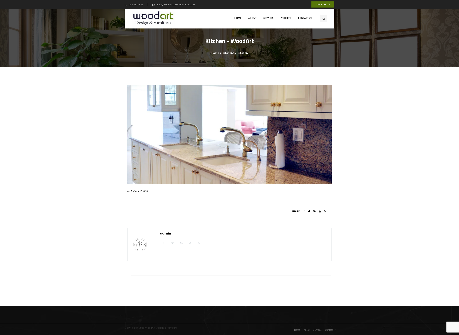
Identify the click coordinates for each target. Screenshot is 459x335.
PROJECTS (285, 18)
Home (215, 53)
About (306, 329)
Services (317, 329)
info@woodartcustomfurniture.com (176, 4)
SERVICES (268, 18)
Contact (329, 329)
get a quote (323, 4)
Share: (296, 211)
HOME (237, 18)
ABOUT (252, 18)
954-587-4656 (135, 4)
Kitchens (228, 53)
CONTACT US (305, 18)
